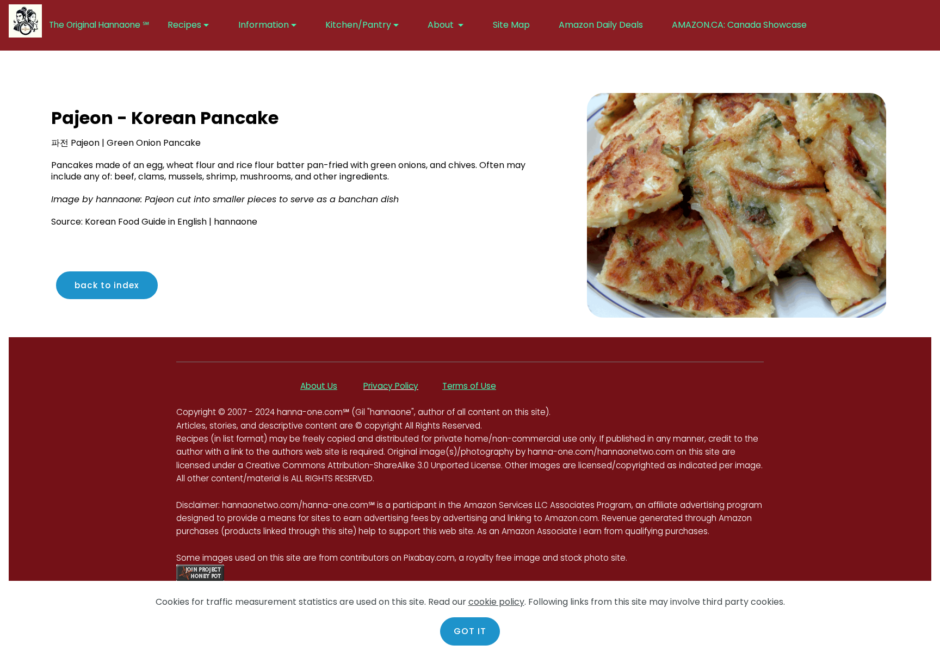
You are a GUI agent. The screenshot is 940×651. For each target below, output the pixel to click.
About (442, 24)
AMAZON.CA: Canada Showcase (740, 24)
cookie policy (496, 602)
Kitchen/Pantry (358, 24)
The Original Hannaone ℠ (101, 24)
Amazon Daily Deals (601, 24)
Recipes (184, 24)
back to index (107, 285)
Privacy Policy (390, 386)
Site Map (511, 24)
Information (263, 24)
